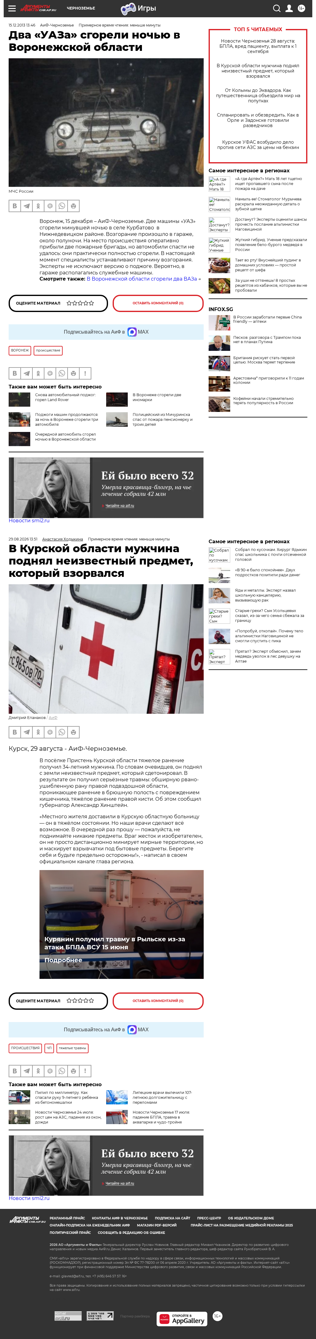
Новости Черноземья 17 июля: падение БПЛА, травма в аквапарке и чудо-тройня (161, 1117)
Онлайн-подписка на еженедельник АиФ (90, 1225)
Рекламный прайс (67, 1218)
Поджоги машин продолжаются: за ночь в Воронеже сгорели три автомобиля (66, 419)
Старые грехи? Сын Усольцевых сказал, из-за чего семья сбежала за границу (269, 615)
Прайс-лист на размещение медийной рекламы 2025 (242, 1225)
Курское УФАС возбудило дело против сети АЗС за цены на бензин (258, 145)
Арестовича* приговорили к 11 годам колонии (268, 380)
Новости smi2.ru (29, 521)
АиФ (53, 717)
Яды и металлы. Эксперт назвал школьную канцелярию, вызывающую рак (265, 595)
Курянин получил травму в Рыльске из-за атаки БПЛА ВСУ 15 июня (114, 943)
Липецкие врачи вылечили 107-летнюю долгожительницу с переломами (162, 1097)
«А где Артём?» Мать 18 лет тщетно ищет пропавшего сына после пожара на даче (268, 183)
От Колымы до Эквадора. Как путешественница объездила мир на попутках (258, 96)
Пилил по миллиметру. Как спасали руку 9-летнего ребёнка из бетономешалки (66, 1097)
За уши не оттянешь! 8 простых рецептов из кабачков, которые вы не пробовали (271, 285)
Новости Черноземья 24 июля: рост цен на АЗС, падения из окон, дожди (68, 1117)
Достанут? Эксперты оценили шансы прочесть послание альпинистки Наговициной (271, 224)
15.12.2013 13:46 (22, 25)
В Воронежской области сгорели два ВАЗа (142, 279)
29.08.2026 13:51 (23, 539)
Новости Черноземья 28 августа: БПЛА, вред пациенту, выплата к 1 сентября (258, 46)
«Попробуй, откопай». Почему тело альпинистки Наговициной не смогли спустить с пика (269, 636)
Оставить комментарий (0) (158, 303)
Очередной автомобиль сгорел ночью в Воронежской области (65, 437)
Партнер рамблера (135, 1316)
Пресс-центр (209, 1218)
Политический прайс (70, 1233)
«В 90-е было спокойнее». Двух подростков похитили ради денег (267, 572)
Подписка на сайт (172, 1218)
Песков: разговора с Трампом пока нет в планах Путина (267, 339)
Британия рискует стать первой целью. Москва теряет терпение (264, 360)
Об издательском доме (251, 1218)
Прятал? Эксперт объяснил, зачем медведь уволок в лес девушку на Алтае (268, 656)
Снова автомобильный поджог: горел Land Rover (65, 397)
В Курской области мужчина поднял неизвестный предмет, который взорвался (258, 71)
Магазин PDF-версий (157, 1225)
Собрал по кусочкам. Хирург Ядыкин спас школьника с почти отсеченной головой (271, 554)
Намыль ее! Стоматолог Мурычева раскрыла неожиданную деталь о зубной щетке (268, 204)
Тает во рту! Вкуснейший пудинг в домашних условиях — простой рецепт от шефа (268, 265)
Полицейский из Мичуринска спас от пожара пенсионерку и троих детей (163, 419)
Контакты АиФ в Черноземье (120, 1218)
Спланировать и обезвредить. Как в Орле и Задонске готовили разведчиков (258, 120)
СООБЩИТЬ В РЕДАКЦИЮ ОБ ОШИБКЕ (131, 1233)
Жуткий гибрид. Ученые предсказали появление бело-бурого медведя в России (271, 244)
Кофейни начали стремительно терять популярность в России (263, 400)
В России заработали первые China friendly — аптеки (267, 319)
